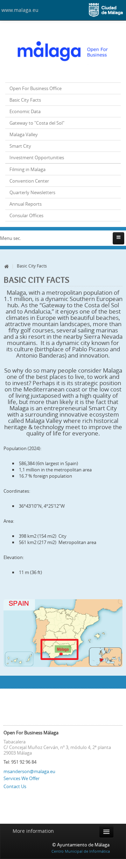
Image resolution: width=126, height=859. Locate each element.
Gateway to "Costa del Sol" (36, 123)
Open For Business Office (35, 88)
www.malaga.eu (19, 10)
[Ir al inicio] (7, 266)
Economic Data (25, 111)
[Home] (63, 52)
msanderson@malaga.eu (29, 771)
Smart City (20, 146)
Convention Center (29, 181)
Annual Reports (25, 204)
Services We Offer (22, 778)
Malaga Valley (23, 134)
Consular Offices (26, 215)
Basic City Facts (25, 100)
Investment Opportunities (36, 157)
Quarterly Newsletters (32, 192)
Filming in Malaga (27, 169)
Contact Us (15, 786)
